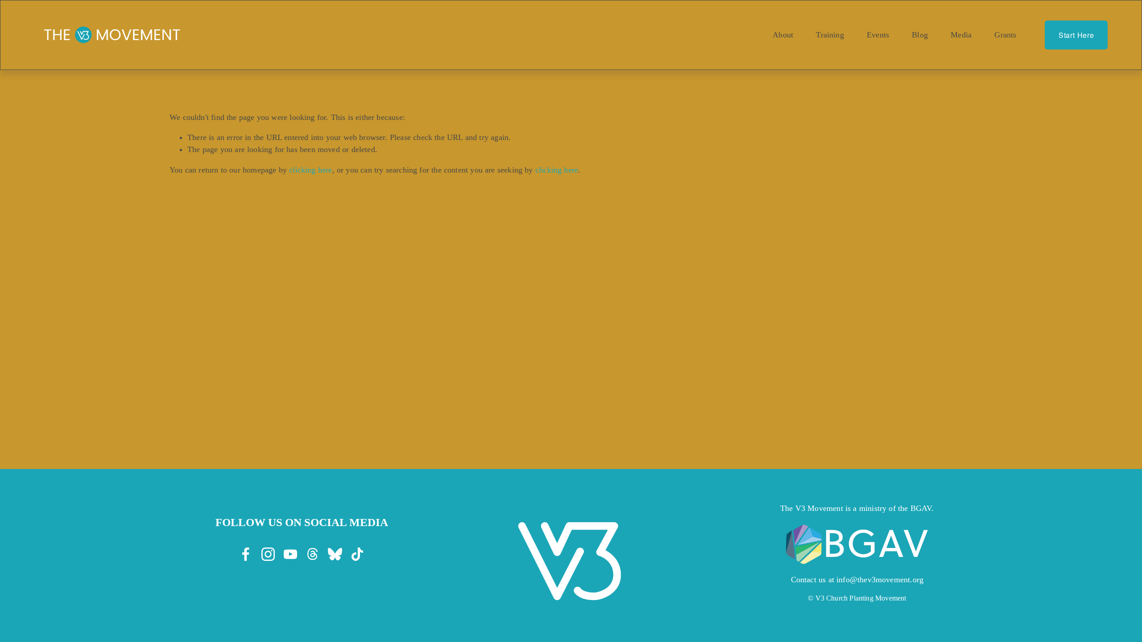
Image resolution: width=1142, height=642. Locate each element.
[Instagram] (268, 554)
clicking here (310, 169)
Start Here (1076, 35)
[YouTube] (290, 554)
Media (961, 34)
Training (830, 34)
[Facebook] (246, 554)
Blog (920, 34)
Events (878, 34)
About (783, 34)
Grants (1005, 34)
